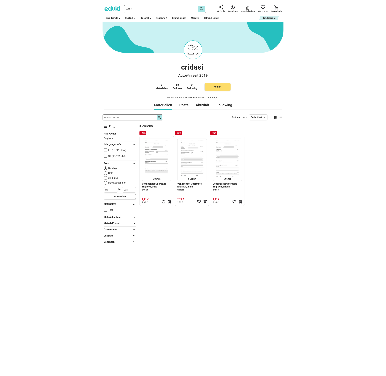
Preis (106, 163)
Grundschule (112, 18)
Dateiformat (110, 229)
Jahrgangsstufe (112, 144)
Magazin (195, 18)
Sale (110, 173)
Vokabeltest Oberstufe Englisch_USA (154, 185)
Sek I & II (129, 18)
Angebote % (161, 18)
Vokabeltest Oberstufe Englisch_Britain (225, 185)
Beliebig (112, 168)
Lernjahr (108, 235)
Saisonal (145, 18)
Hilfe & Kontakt (211, 18)
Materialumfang (112, 217)
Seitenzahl (109, 241)
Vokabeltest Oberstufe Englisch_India (189, 185)
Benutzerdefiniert (117, 182)
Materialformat (112, 223)
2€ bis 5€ (113, 177)
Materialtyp (110, 204)
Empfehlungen (179, 18)
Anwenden (120, 196)
